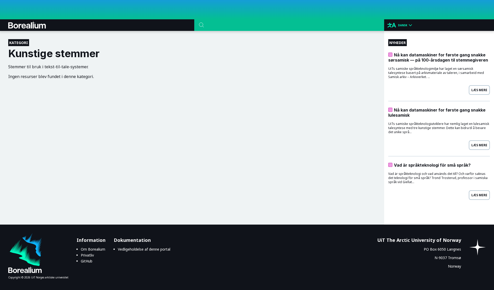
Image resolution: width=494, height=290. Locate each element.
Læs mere (479, 90)
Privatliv (87, 255)
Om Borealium (93, 249)
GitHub (86, 261)
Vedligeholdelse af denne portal (144, 249)
